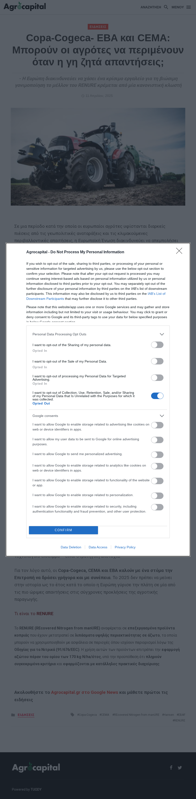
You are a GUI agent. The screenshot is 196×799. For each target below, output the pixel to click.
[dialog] (98, 399)
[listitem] (98, 334)
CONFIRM (63, 530)
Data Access (98, 547)
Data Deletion (71, 547)
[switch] (157, 345)
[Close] (180, 252)
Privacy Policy (125, 547)
